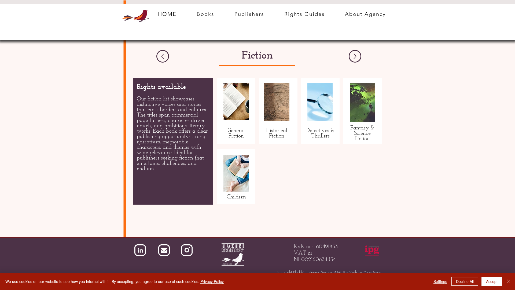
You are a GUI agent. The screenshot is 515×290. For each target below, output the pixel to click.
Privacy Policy (212, 281)
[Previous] (162, 56)
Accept (492, 281)
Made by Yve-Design (365, 272)
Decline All (465, 281)
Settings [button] (440, 281)
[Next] (355, 56)
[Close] (508, 281)
